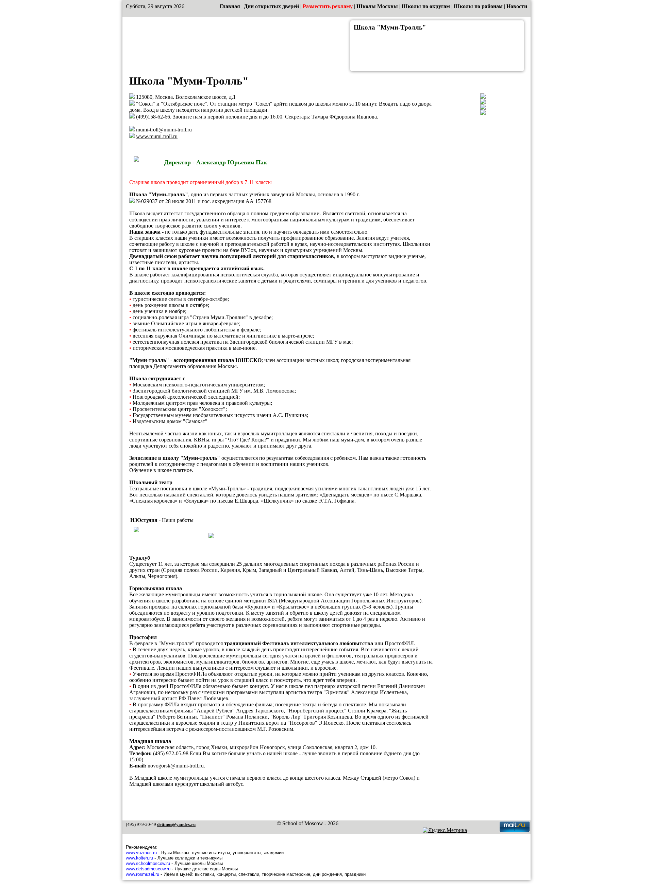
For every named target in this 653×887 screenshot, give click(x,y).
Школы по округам (426, 6)
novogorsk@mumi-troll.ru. (176, 765)
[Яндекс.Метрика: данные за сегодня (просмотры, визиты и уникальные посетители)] (445, 830)
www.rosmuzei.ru (142, 874)
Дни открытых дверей (271, 6)
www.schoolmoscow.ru (148, 863)
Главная (230, 6)
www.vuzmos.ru (141, 852)
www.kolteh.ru (139, 858)
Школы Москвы (377, 6)
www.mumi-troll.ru (157, 136)
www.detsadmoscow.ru (148, 868)
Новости (516, 6)
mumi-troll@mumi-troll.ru (164, 129)
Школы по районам (478, 6)
